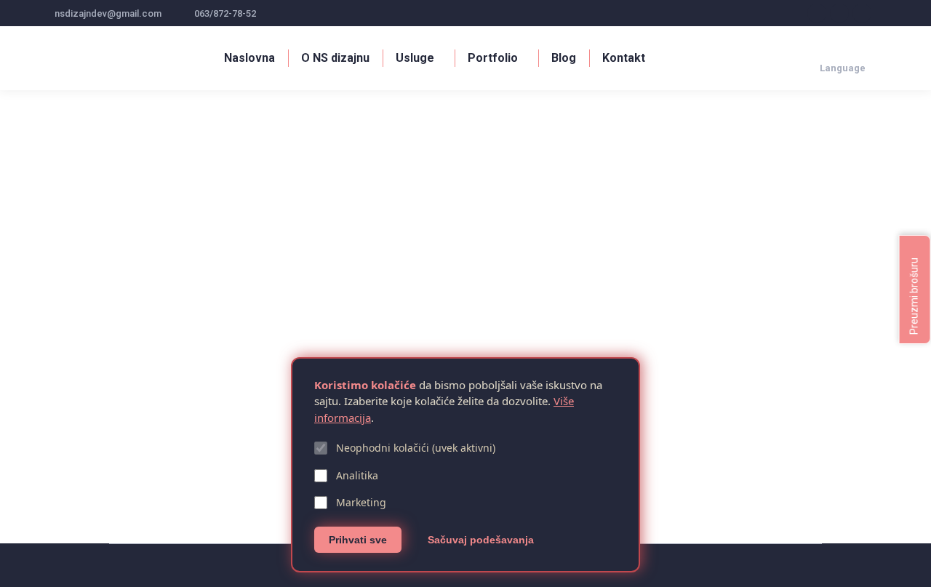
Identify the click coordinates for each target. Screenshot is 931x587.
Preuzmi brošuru (914, 295)
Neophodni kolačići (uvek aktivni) (415, 448)
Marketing (361, 502)
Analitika (357, 475)
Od (213, 458)
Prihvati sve (358, 540)
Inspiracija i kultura (93, 458)
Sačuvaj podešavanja (481, 540)
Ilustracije (157, 458)
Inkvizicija (88, 434)
